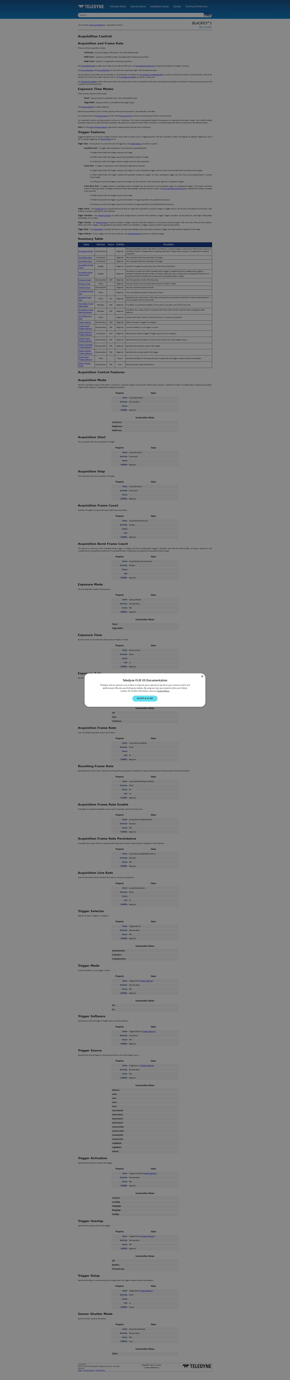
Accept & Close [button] (145, 698)
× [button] (202, 676)
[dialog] (145, 690)
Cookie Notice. (163, 691)
